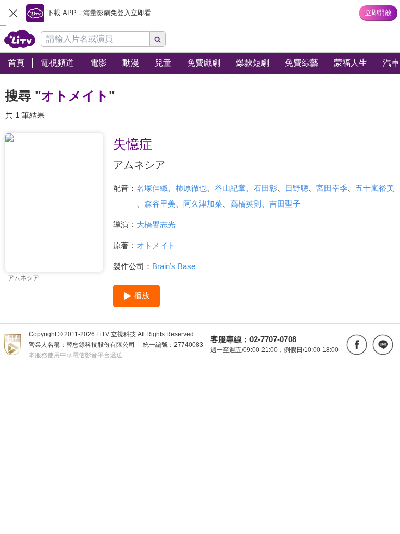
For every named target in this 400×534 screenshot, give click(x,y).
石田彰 (265, 188)
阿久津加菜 (202, 203)
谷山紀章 (230, 188)
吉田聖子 (285, 203)
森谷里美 (160, 203)
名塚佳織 (152, 188)
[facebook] (356, 344)
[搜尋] (158, 39)
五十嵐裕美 (374, 188)
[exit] (13, 13)
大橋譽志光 (156, 224)
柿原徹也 (191, 188)
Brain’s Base (173, 266)
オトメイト (156, 245)
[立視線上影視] (19, 39)
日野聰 (296, 188)
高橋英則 (245, 203)
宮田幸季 (331, 188)
